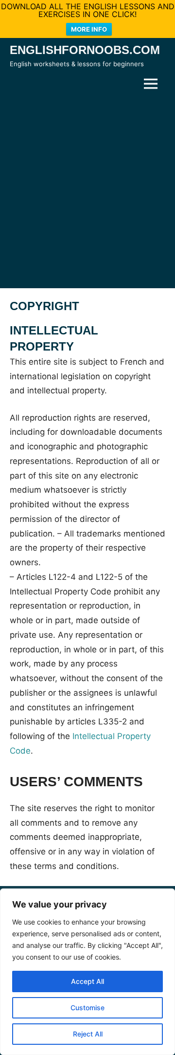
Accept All (87, 981)
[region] (87, 971)
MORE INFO (89, 29)
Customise (87, 1007)
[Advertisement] (87, 191)
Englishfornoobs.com (85, 49)
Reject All (88, 1034)
